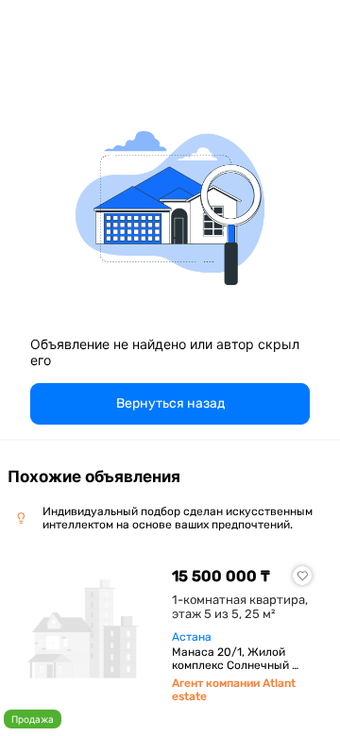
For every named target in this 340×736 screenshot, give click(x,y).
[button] (170, 404)
